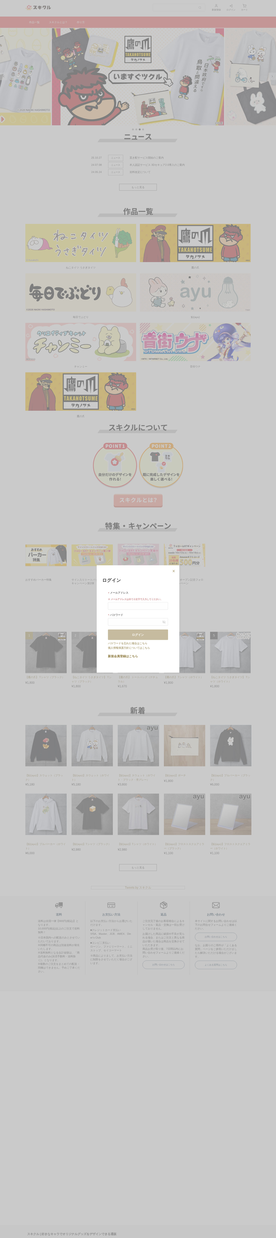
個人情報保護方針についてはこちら (129, 647)
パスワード (116, 614)
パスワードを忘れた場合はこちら (127, 643)
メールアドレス (118, 592)
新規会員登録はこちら (123, 656)
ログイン (138, 634)
